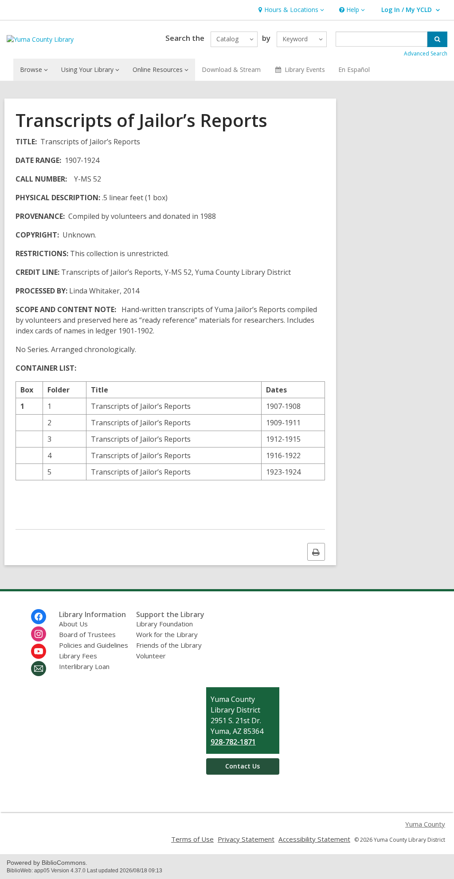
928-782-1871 (233, 742)
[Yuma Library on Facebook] (38, 616)
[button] (290, 10)
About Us (73, 623)
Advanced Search (425, 53)
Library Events (305, 69)
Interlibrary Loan (84, 666)
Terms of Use (192, 839)
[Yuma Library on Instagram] (38, 633)
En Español (354, 69)
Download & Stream (231, 69)
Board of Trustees (87, 634)
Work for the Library (167, 634)
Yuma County (425, 824)
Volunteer (151, 655)
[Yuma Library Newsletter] (38, 668)
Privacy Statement (246, 839)
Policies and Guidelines (93, 645)
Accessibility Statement (314, 839)
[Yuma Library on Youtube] (38, 651)
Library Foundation (164, 623)
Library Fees (78, 655)
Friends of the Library (169, 645)
